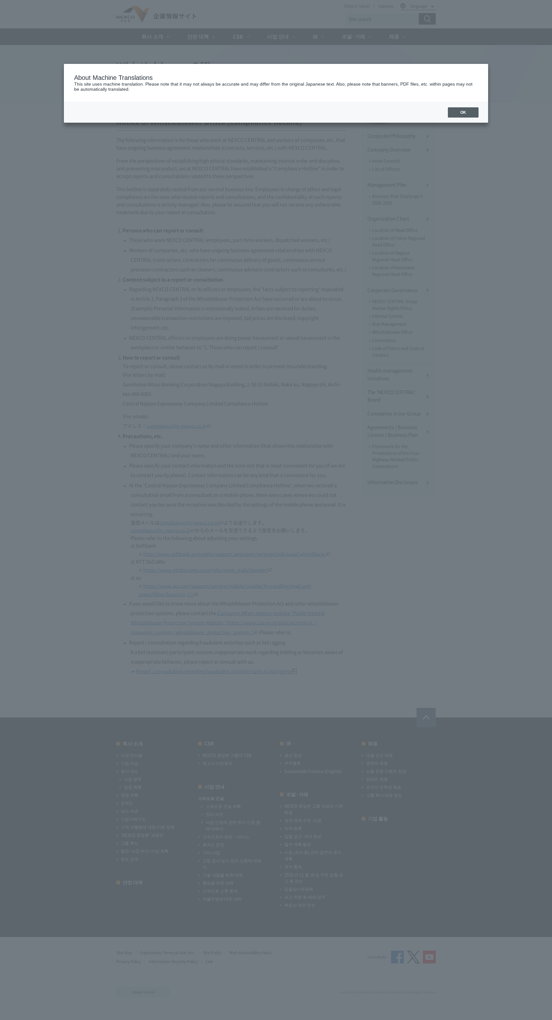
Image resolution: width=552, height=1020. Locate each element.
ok (463, 112)
